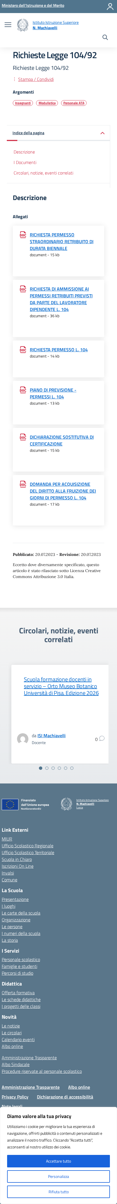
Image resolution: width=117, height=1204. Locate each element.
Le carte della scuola (21, 912)
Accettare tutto (58, 1161)
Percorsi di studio (17, 973)
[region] (58, 1155)
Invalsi (8, 872)
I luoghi (8, 906)
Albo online (12, 1046)
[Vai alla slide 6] (72, 768)
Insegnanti (23, 103)
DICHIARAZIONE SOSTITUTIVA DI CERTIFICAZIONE (62, 440)
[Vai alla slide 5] (65, 768)
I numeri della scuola (21, 933)
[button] (58, 133)
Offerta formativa (18, 992)
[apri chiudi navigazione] (8, 25)
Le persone (12, 926)
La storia (10, 940)
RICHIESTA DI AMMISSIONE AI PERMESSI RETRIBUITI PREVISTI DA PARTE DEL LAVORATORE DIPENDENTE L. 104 (61, 299)
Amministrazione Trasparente (29, 1057)
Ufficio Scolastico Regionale (27, 845)
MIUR (7, 838)
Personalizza (58, 1176)
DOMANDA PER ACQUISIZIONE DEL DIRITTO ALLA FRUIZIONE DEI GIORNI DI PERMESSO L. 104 (63, 491)
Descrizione (24, 151)
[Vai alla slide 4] (59, 768)
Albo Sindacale (16, 1064)
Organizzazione (16, 919)
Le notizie (11, 1025)
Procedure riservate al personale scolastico (42, 1071)
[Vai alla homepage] (22, 25)
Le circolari (12, 1032)
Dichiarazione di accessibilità (65, 1096)
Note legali (12, 1106)
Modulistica (47, 103)
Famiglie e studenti (19, 966)
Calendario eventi (18, 1039)
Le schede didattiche (21, 999)
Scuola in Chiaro (17, 859)
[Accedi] (110, 6)
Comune (9, 879)
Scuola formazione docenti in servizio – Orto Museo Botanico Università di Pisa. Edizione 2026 (61, 686)
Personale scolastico (21, 959)
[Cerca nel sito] (105, 38)
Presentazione (15, 899)
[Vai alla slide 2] (47, 768)
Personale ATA (73, 103)
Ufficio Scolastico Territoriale (28, 852)
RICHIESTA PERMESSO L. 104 (59, 349)
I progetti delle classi (21, 1006)
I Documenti (25, 162)
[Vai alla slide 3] (53, 768)
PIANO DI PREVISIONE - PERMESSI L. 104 (53, 393)
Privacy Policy (15, 1096)
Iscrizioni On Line (18, 866)
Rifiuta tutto (59, 1192)
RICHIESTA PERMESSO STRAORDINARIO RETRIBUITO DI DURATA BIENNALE (61, 241)
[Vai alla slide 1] (40, 768)
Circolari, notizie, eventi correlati (43, 172)
